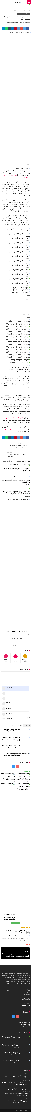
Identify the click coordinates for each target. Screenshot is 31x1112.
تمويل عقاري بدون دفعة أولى (23, 1022)
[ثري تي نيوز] (15, 2)
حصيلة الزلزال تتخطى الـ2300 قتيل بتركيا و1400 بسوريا (16, 454)
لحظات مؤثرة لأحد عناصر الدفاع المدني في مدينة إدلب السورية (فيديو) (20, 445)
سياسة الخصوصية (26, 1003)
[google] (21, 28)
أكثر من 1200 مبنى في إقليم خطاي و (14, 418)
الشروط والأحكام (26, 1005)
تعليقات (14, 725)
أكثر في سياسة (6, 461)
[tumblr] (9, 28)
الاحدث (20, 725)
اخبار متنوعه (21, 14)
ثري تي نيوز (23, 22)
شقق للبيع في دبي (26, 1028)
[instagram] (13, 766)
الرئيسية (28, 10)
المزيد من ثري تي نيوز (16, 461)
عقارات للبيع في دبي (25, 1024)
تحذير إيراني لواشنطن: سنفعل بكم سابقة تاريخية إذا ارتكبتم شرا (16, 481)
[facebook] (27, 28)
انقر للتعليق (15, 645)
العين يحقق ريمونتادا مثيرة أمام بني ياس (18, 631)
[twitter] (24, 28)
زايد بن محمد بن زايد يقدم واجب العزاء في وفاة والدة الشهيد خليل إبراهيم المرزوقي (16, 493)
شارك (29, 301)
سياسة (24, 10)
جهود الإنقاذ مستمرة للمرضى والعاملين (16, 429)
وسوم (7, 725)
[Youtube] (17, 766)
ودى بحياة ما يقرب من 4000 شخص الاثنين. (16, 176)
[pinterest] (15, 28)
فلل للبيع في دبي (26, 1026)
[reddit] (18, 28)
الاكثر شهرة (27, 725)
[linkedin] (12, 28)
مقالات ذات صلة (26, 461)
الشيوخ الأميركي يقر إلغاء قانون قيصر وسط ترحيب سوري (17, 469)
